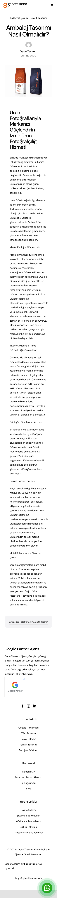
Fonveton (30, 863)
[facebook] (22, 706)
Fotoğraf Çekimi (19, 18)
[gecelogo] (15, 3)
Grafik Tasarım (39, 18)
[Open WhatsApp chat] (47, 888)
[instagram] (28, 706)
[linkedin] (34, 706)
